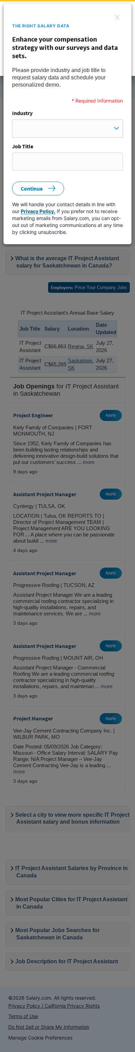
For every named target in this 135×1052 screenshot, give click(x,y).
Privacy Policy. (38, 211)
